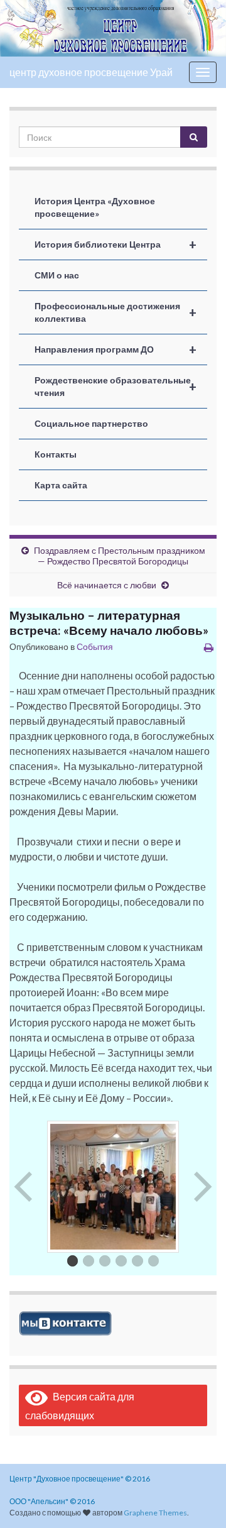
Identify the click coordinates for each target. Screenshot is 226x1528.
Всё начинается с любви (106, 585)
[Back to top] (197, 1499)
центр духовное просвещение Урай (91, 72)
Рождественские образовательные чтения (115, 386)
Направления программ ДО (115, 349)
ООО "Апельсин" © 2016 (52, 1501)
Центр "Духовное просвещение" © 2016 (79, 1478)
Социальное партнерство (91, 423)
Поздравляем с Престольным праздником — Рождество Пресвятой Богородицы (119, 555)
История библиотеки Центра (115, 244)
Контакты (56, 454)
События (95, 646)
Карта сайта (61, 485)
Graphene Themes (155, 1512)
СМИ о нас (57, 275)
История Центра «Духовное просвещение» (95, 207)
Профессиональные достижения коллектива (115, 312)
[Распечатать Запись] (208, 647)
